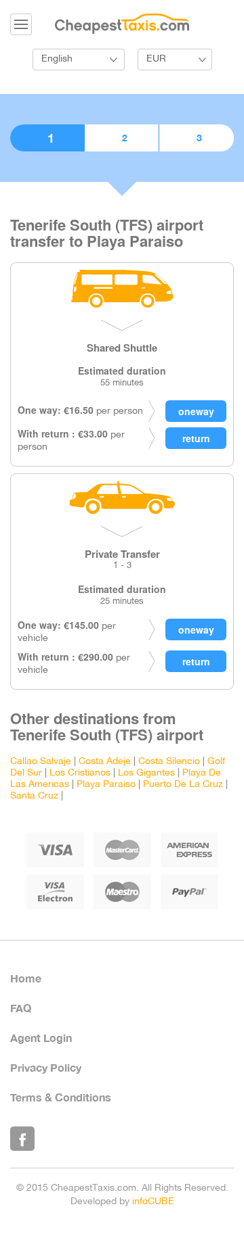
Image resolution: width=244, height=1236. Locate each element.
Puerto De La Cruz (183, 784)
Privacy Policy (45, 1067)
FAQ (20, 1007)
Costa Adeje (105, 761)
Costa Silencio (169, 761)
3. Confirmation (196, 137)
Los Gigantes (146, 773)
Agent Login (41, 1037)
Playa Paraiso (106, 784)
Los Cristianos (79, 773)
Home (25, 978)
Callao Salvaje (40, 761)
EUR (156, 59)
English (57, 59)
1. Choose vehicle (47, 137)
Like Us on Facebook (22, 1138)
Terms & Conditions (60, 1097)
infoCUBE (153, 1201)
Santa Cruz (34, 796)
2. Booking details (121, 137)
